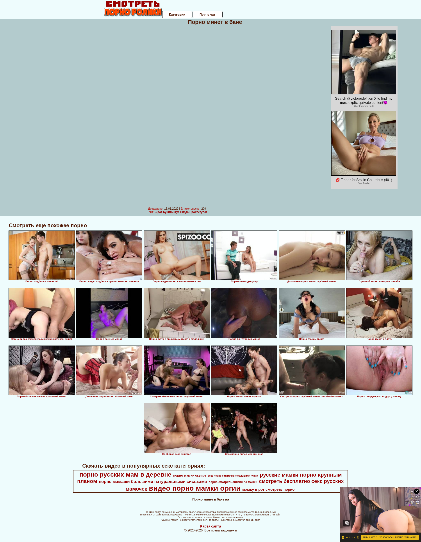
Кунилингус (171, 212)
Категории (177, 14)
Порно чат (207, 14)
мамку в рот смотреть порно (268, 489)
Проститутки (198, 212)
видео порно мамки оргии (195, 488)
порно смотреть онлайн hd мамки (233, 482)
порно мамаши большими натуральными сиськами (153, 481)
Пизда (184, 212)
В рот (158, 212)
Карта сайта (210, 526)
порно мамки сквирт (189, 475)
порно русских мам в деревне (125, 474)
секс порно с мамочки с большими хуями (233, 475)
